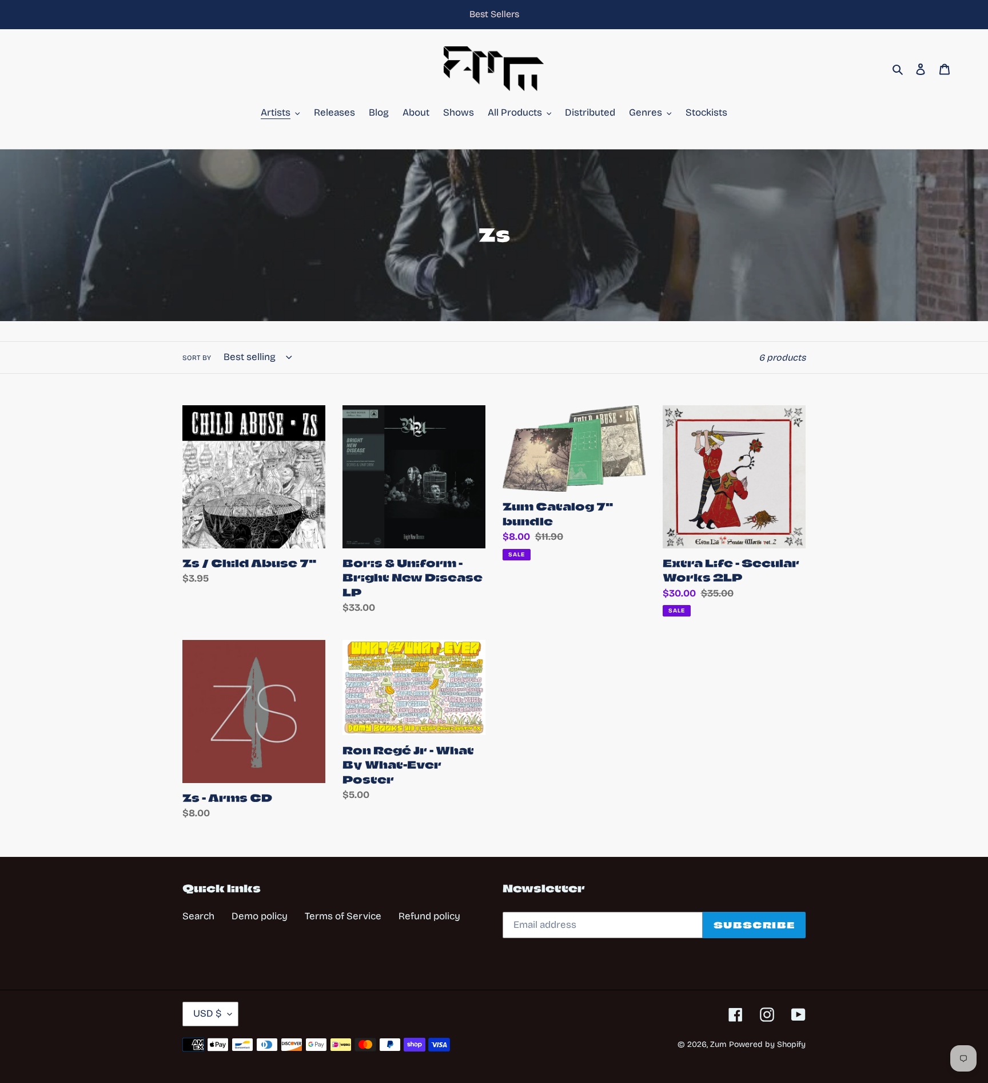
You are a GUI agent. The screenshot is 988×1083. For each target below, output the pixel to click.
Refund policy (429, 916)
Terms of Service (343, 916)
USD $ (207, 1013)
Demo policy (260, 916)
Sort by (196, 358)
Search (198, 916)
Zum (718, 1044)
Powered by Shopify (767, 1044)
